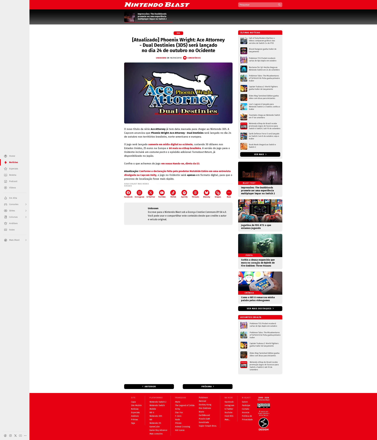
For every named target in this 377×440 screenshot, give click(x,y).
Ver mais (259, 154)
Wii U (151, 412)
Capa (133, 402)
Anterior (150, 386)
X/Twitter (151, 197)
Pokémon (203, 397)
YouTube (162, 197)
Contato (245, 409)
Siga (133, 423)
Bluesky (206, 197)
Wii (150, 419)
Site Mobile (136, 405)
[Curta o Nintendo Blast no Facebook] (5, 435)
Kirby (177, 409)
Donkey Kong (205, 404)
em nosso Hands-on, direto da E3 (180, 163)
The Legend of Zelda (184, 405)
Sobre (245, 402)
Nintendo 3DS (155, 416)
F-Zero (178, 416)
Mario (177, 402)
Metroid (202, 401)
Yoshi (177, 419)
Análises (135, 416)
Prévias (134, 419)
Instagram (139, 197)
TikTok (173, 197)
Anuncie (245, 412)
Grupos (218, 197)
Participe (246, 405)
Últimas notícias (250, 32)
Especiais (135, 412)
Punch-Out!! (204, 419)
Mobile (152, 409)
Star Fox (179, 412)
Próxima (206, 386)
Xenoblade (204, 422)
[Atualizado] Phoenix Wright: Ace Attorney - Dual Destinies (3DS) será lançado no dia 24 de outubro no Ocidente (178, 45)
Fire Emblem (205, 408)
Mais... (227, 419)
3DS (178, 33)
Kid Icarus (180, 430)
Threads (195, 197)
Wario (201, 412)
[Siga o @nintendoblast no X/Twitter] (15, 435)
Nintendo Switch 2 (157, 402)
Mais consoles (156, 433)
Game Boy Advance (158, 430)
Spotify (184, 197)
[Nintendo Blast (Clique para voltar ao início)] (157, 4)
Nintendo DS (155, 423)
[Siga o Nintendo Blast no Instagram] (10, 435)
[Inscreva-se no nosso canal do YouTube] (20, 435)
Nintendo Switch (157, 405)
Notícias (135, 409)
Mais (229, 197)
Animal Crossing (182, 426)
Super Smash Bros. (208, 426)
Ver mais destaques (259, 308)
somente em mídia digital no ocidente (170, 144)
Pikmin (178, 423)
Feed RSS (229, 416)
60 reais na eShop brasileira (185, 148)
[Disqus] (178, 266)
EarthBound (204, 415)
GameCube (154, 426)
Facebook (128, 197)
